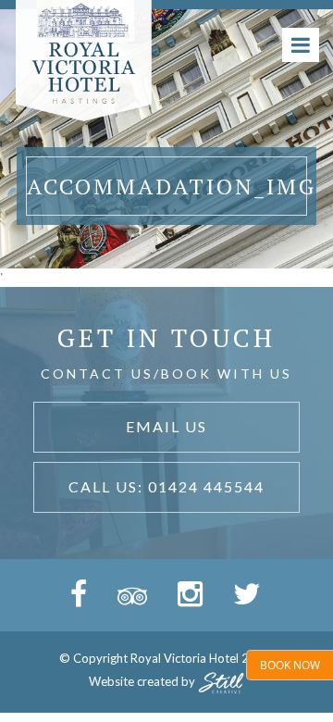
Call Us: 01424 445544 (166, 486)
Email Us (166, 426)
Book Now (290, 665)
